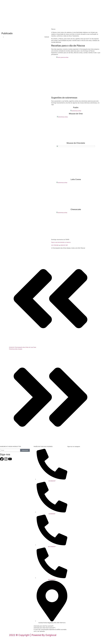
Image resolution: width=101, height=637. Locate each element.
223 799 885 (55, 245)
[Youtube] (10, 459)
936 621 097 (64, 245)
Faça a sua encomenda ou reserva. (61, 242)
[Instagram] (6, 459)
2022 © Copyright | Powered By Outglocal (32, 635)
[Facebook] (2, 459)
